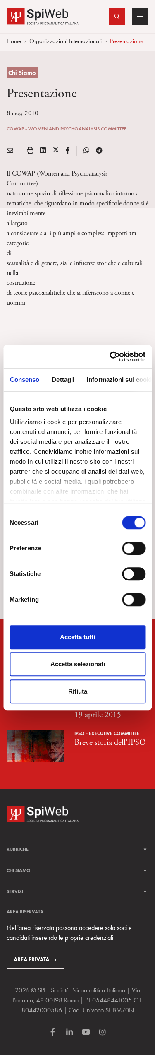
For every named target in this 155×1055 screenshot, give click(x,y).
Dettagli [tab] (63, 379)
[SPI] (43, 15)
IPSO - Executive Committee (106, 733)
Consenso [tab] (24, 379)
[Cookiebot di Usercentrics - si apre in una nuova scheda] (110, 356)
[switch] (133, 548)
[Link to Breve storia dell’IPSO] (35, 745)
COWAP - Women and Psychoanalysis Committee (66, 128)
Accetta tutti (77, 637)
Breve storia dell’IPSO (110, 742)
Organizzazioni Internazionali (65, 41)
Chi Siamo (22, 73)
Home (14, 41)
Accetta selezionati (77, 663)
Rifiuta (77, 691)
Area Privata (31, 959)
